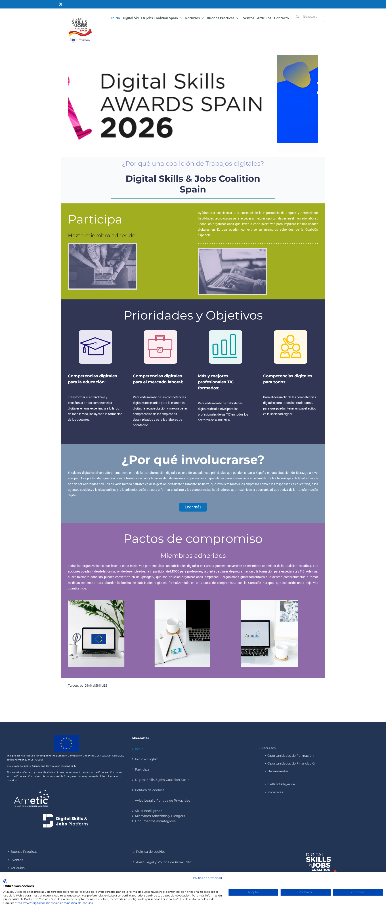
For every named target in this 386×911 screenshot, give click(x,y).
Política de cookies (149, 790)
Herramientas (278, 771)
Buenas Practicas (23, 852)
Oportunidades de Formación (290, 756)
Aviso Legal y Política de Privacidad (162, 800)
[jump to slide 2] (185, 147)
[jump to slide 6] (205, 147)
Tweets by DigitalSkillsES (87, 685)
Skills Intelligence (281, 784)
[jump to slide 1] (180, 147)
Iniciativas (275, 792)
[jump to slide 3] (190, 147)
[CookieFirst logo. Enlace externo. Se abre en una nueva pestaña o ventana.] (5, 881)
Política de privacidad (207, 878)
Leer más (193, 507)
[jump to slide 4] (195, 147)
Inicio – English (146, 759)
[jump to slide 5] (200, 147)
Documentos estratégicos (155, 821)
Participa (142, 769)
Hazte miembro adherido (102, 235)
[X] (61, 4)
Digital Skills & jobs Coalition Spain (162, 780)
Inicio (139, 749)
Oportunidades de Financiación (291, 763)
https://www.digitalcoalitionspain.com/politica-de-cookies (54, 903)
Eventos (16, 860)
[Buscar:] (308, 16)
